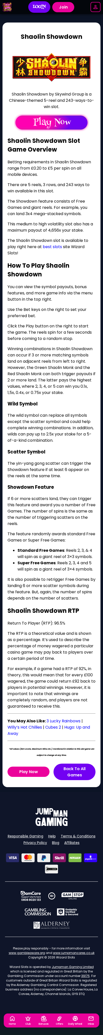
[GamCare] (31, 896)
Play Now (28, 772)
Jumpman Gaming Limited (73, 967)
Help (52, 836)
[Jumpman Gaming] (52, 824)
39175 (85, 976)
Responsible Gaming (25, 836)
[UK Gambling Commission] (38, 911)
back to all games (75, 772)
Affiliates (72, 842)
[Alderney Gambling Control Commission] (52, 925)
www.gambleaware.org (27, 953)
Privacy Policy (35, 842)
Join (63, 7)
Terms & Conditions (78, 836)
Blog (55, 842)
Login (39, 7)
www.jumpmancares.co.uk (73, 953)
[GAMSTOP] (73, 895)
